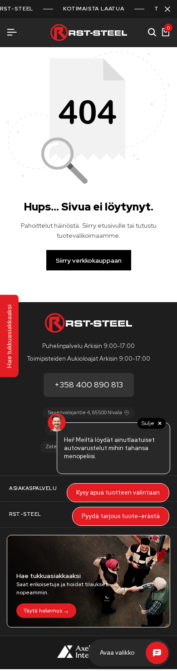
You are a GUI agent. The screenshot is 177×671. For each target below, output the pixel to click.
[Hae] (152, 33)
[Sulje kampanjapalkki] (167, 9)
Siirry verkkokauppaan (89, 260)
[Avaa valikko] (12, 32)
